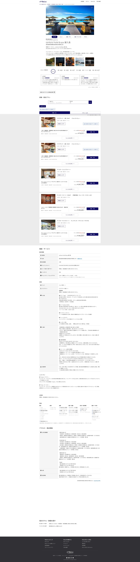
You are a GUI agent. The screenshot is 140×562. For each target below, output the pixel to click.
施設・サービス (77, 36)
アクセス (85, 36)
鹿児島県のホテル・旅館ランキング (55, 526)
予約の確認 (99, 1)
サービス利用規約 (58, 555)
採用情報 (83, 545)
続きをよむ (80, 54)
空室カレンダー (61, 123)
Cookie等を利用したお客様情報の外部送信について (76, 555)
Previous (47, 20)
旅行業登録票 (85, 555)
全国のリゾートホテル (53, 523)
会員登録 (82, 1)
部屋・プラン (68, 36)
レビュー (61, 36)
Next (92, 20)
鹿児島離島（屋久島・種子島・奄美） (58, 4)
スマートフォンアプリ (49, 547)
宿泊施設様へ (47, 545)
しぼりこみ (42, 106)
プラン (85, 112)
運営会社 (83, 543)
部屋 (54, 112)
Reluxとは (93, 1)
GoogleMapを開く (97, 480)
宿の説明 (54, 36)
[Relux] (42, 1)
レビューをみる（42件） (93, 87)
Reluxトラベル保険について (50, 543)
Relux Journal (66, 541)
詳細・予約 (92, 132)
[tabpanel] (70, 20)
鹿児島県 (48, 4)
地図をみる (79, 258)
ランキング (65, 543)
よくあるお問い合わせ (86, 541)
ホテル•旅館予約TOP (42, 4)
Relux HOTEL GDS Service (87, 547)
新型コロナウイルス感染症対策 (46, 92)
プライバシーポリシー (65, 555)
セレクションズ (66, 545)
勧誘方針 (54, 555)
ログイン (87, 1)
